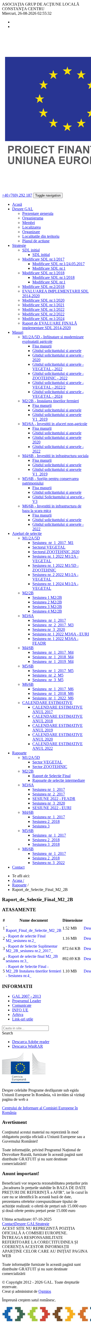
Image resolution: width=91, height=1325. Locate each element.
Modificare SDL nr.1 (48, 268)
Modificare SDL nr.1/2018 (43, 273)
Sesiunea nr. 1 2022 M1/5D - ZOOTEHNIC (55, 567)
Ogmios (44, 1291)
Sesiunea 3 (41, 826)
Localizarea (31, 227)
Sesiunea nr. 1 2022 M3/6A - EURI (60, 634)
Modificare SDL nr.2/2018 (43, 286)
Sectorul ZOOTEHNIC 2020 (55, 552)
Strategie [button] (19, 245)
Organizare (31, 232)
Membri (28, 222)
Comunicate (21, 1005)
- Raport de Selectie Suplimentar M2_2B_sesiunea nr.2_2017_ (31, 948)
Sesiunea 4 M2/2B (47, 611)
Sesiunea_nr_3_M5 (47, 680)
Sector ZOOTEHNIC (49, 766)
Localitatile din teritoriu (40, 236)
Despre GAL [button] (22, 209)
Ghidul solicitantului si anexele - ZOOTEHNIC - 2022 (58, 375)
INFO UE (20, 1010)
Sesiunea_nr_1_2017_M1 (53, 542)
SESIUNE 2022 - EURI (51, 808)
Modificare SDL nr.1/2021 (43, 305)
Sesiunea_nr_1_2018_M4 (53, 657)
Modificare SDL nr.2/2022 (43, 314)
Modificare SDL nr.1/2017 (43, 259)
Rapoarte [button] (19, 753)
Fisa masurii (42, 346)
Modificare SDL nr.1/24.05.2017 (58, 264)
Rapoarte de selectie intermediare (58, 780)
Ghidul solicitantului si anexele (56, 350)
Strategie (42, 1224)
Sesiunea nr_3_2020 (48, 629)
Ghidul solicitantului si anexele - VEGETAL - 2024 (58, 394)
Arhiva (17, 1014)
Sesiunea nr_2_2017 (48, 794)
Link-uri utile (22, 1019)
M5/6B (28, 666)
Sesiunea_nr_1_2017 (49, 620)
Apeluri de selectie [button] (27, 533)
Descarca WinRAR (27, 1046)
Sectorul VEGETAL (48, 547)
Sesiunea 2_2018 (46, 821)
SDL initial (31, 250)
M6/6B (28, 684)
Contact (18, 867)
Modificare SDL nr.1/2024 (43, 318)
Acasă (17, 204)
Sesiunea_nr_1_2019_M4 (53, 661)
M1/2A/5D (31, 538)
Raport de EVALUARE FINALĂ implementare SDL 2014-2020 (49, 325)
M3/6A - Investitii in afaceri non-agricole (54, 424)
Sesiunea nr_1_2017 (48, 789)
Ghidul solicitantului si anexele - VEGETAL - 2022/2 (58, 384)
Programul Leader (26, 1001)
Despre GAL (24, 1224)
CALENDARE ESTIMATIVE (47, 702)
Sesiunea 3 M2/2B (47, 606)
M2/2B (28, 593)
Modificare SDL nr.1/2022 (43, 309)
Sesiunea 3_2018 (46, 844)
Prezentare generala (37, 213)
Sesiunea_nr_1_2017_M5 (53, 670)
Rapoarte (19, 885)
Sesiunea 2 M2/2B (47, 602)
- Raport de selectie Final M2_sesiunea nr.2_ (26, 938)
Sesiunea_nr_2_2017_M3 (53, 625)
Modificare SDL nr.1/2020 (43, 300)
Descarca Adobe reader (30, 1042)
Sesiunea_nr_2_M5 (47, 675)
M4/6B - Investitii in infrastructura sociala (55, 456)
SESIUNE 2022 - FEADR (53, 798)
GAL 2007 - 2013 (26, 996)
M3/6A (28, 616)
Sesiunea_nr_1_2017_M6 (53, 689)
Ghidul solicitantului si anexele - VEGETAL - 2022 (58, 366)
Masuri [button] (17, 332)
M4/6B (28, 648)
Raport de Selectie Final (51, 776)
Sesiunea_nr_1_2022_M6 (53, 698)
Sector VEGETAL (47, 762)
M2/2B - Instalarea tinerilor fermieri (50, 401)
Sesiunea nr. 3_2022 (48, 862)
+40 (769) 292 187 (17, 195)
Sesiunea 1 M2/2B (47, 597)
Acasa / (18, 880)
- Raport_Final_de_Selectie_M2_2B (33, 928)
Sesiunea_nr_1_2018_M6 (53, 693)
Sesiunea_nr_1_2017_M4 (53, 652)
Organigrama (32, 218)
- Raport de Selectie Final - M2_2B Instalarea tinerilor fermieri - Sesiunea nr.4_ (33, 971)
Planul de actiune (36, 241)
